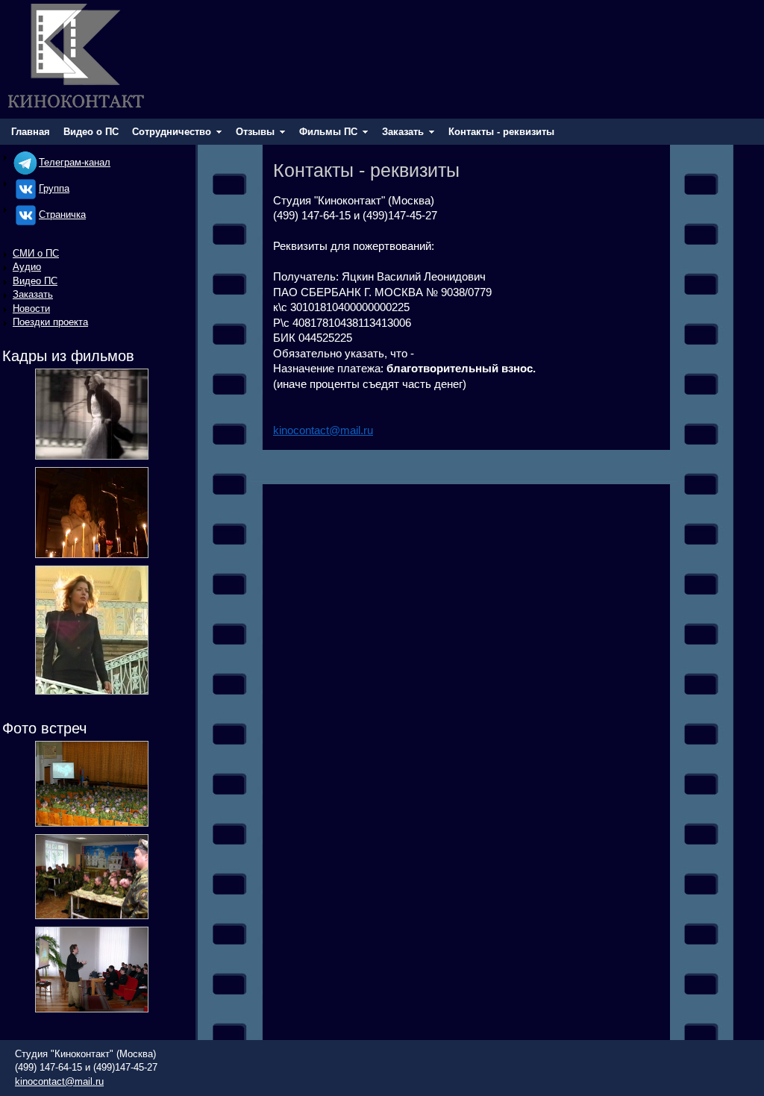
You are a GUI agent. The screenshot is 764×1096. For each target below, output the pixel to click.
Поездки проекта (50, 322)
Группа (54, 188)
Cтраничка (62, 214)
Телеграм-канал (74, 162)
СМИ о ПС (36, 253)
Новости (31, 308)
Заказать (33, 294)
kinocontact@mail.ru (323, 430)
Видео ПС (35, 280)
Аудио (27, 266)
